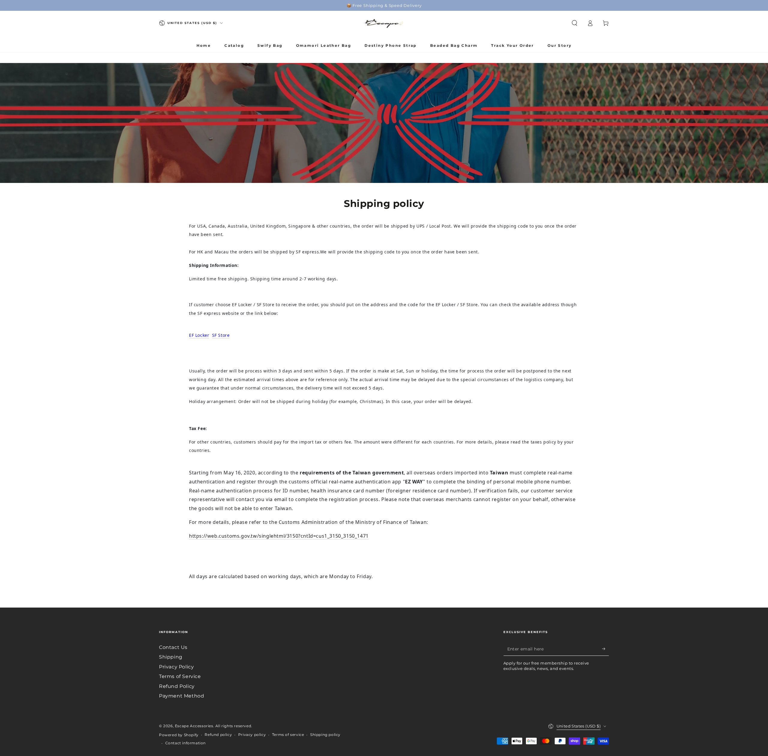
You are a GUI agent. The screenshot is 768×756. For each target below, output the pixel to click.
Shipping (170, 657)
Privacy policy (252, 734)
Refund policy (218, 734)
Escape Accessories (194, 726)
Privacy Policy (176, 667)
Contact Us (173, 647)
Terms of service (288, 734)
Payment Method (181, 696)
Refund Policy (177, 686)
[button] (574, 23)
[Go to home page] (384, 23)
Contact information (185, 743)
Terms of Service (180, 676)
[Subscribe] (605, 649)
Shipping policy (325, 734)
